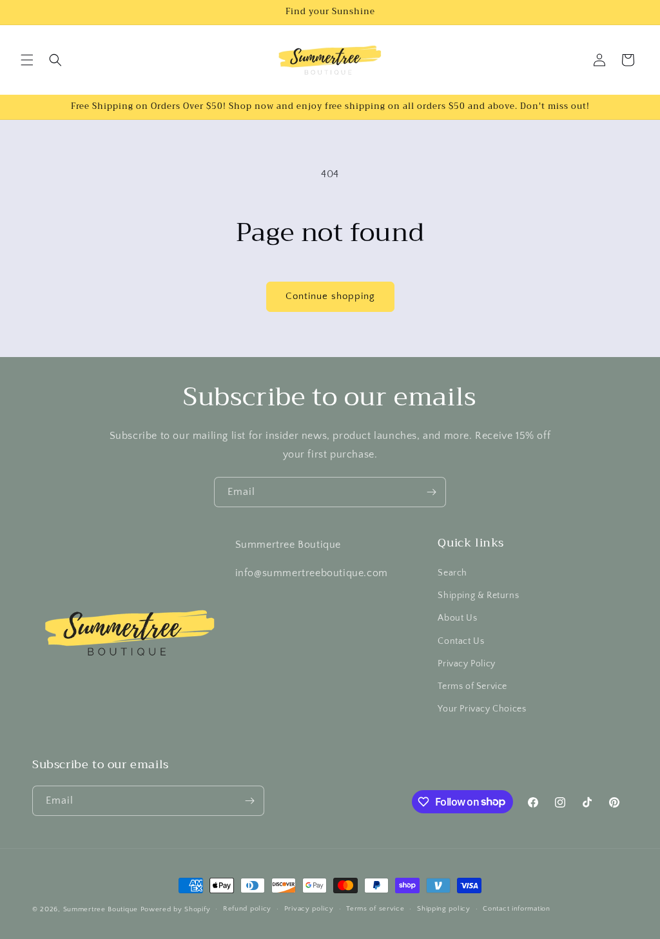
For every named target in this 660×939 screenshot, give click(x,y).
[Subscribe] (431, 492)
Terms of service (375, 909)
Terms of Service (472, 686)
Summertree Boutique (102, 909)
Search (452, 573)
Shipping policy (444, 909)
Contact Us (461, 641)
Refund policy (247, 909)
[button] (27, 60)
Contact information (516, 909)
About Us (457, 618)
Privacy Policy (466, 664)
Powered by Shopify (176, 909)
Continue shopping (330, 296)
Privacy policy (309, 909)
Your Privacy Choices (482, 709)
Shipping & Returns (478, 595)
